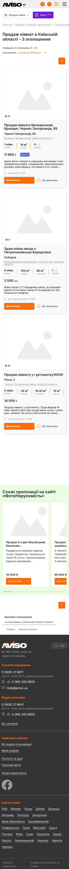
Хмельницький (24, 840)
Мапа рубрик (10, 750)
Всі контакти (10, 723)
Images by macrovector (43, 862)
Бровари (9, 138)
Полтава (7, 834)
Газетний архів (11, 765)
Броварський (23, 138)
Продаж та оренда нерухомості (33, 25)
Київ (4, 808)
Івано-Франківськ (13, 821)
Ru (62, 645)
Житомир (8, 815)
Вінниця (16, 808)
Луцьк (28, 808)
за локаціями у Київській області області (29, 622)
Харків (57, 834)
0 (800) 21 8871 (12, 672)
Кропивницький (38, 821)
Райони (11, 629)
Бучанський (46, 261)
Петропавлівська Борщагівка (21, 261)
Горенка (9, 384)
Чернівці (7, 846)
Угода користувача (14, 772)
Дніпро (40, 808)
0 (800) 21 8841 (13, 704)
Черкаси (42, 840)
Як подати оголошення (16, 744)
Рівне (19, 834)
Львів (26, 827)
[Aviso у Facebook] (34, 784)
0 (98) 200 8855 (23, 714)
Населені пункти (27, 629)
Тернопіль (43, 834)
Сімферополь (10, 827)
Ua (55, 645)
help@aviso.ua (17, 688)
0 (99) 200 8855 (23, 682)
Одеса (53, 827)
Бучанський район (25, 384)
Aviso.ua (7, 25)
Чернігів (57, 840)
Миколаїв (39, 827)
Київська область (42, 138)
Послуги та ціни (12, 758)
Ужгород (23, 815)
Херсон (6, 840)
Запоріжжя (39, 815)
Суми (29, 834)
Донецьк (54, 808)
